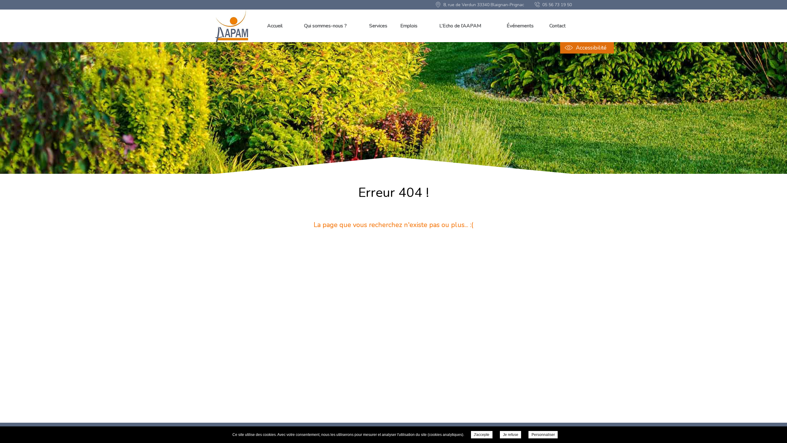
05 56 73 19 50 (557, 5)
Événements (520, 25)
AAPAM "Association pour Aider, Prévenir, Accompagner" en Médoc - (232, 26)
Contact (557, 25)
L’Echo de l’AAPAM (460, 25)
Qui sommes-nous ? (325, 25)
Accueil (275, 25)
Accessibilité (591, 47)
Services (378, 25)
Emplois (408, 25)
